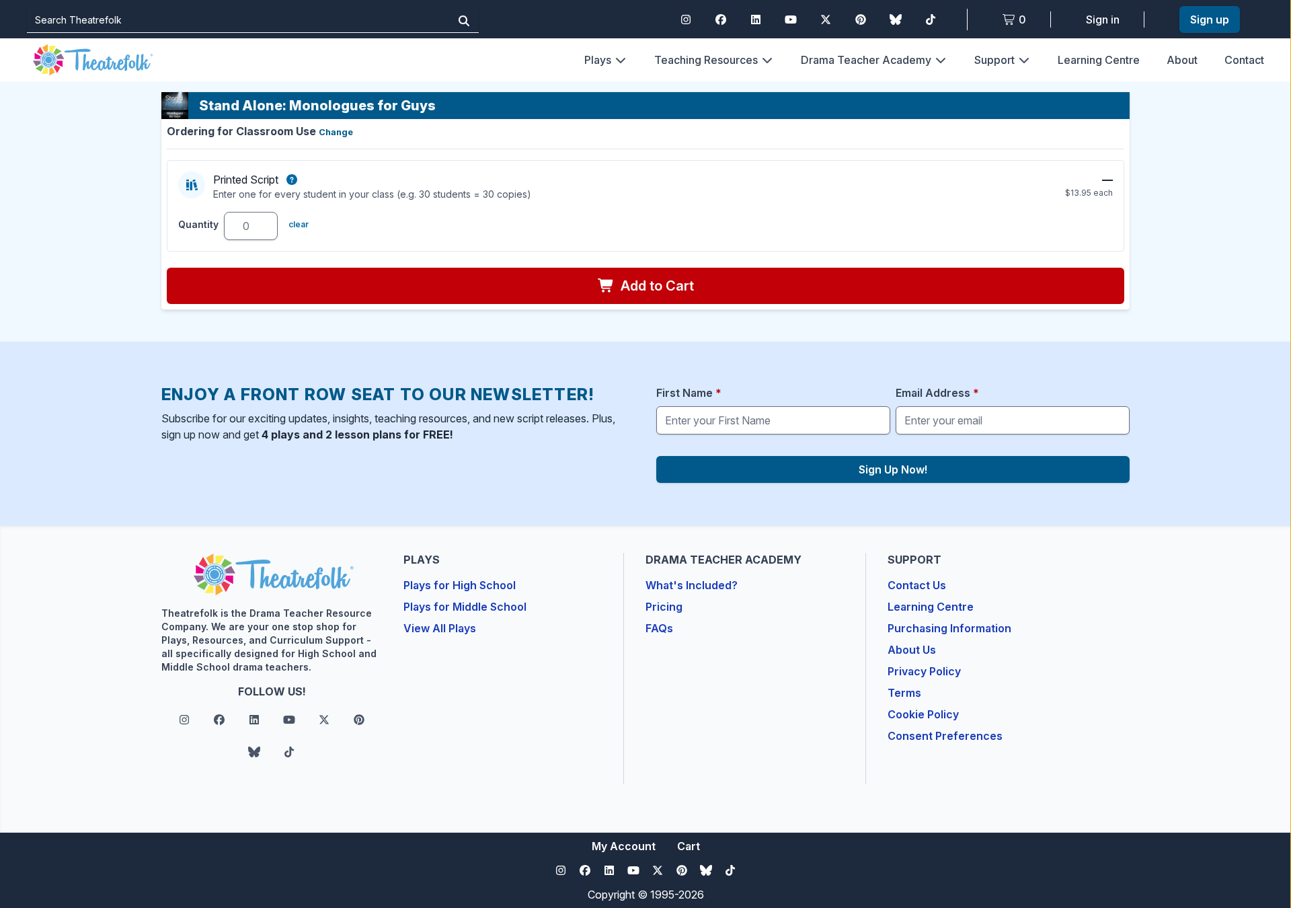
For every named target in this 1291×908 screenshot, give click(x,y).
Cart (688, 846)
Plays (597, 60)
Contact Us (917, 585)
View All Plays (439, 628)
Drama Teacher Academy (866, 60)
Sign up (1209, 19)
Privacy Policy (924, 671)
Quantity (198, 224)
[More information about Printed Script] (292, 180)
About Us (912, 649)
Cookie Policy (923, 714)
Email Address (937, 393)
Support (994, 60)
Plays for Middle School (464, 606)
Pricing (664, 606)
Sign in (1103, 19)
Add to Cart (655, 286)
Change (336, 132)
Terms (904, 692)
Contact (1244, 60)
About (1182, 60)
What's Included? (692, 585)
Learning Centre (1099, 60)
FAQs (659, 628)
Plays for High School (459, 585)
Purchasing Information (949, 628)
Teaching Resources (706, 60)
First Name (688, 393)
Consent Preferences (945, 736)
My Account (624, 846)
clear (298, 224)
